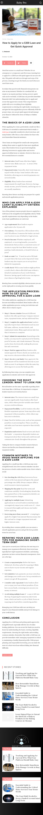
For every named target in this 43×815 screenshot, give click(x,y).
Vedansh (7, 51)
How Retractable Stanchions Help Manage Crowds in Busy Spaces (27, 685)
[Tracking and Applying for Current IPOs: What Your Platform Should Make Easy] (8, 675)
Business (10, 39)
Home (4, 39)
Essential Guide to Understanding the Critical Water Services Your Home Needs (26, 696)
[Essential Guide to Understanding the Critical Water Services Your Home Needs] (8, 696)
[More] (31, 63)
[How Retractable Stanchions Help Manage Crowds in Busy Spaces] (8, 686)
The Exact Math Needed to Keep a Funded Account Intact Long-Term (27, 707)
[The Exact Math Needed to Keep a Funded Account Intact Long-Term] (8, 707)
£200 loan (7, 655)
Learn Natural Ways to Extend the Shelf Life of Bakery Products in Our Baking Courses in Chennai (27, 717)
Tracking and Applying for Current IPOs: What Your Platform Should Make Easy (26, 675)
